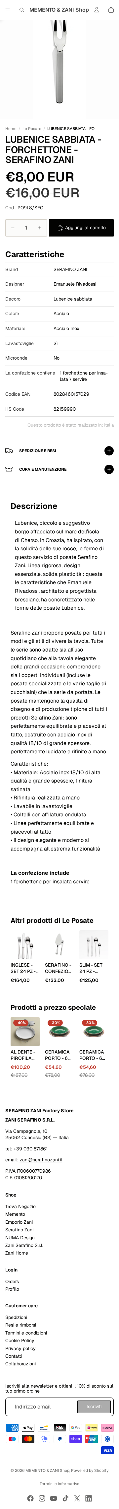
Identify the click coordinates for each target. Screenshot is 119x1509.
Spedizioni (16, 1317)
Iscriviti (94, 1406)
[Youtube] (54, 1498)
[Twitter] (77, 1498)
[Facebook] (30, 1498)
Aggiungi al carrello (85, 228)
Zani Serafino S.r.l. (24, 1245)
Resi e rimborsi (20, 1325)
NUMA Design (20, 1238)
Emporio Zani (19, 1222)
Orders (12, 1281)
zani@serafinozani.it (41, 1160)
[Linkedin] (89, 1498)
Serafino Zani (19, 1230)
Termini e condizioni (26, 1333)
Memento (15, 1214)
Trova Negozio (20, 1206)
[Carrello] (111, 10)
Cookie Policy (19, 1340)
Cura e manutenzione (42, 469)
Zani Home (16, 1253)
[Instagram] (42, 1498)
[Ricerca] (22, 10)
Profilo (12, 1289)
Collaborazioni (20, 1364)
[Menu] (7, 10)
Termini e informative (59, 1483)
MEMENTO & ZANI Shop (47, 1470)
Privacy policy (20, 1348)
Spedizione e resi (37, 450)
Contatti (13, 1356)
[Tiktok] (65, 1498)
